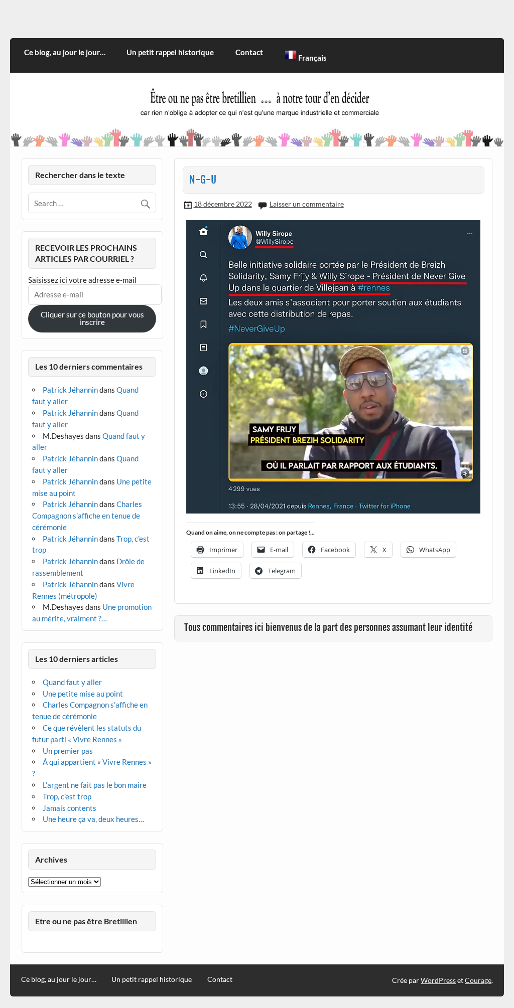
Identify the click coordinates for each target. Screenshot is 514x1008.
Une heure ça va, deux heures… (93, 818)
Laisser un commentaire (307, 204)
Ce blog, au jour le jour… (64, 52)
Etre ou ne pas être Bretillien (86, 921)
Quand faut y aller (72, 682)
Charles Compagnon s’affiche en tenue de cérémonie (87, 515)
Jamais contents (69, 807)
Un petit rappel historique (170, 52)
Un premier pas (68, 750)
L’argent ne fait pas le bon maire (95, 784)
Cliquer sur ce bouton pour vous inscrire (92, 318)
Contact (249, 52)
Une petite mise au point (83, 693)
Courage (478, 980)
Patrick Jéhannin (70, 389)
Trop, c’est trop (67, 796)
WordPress (438, 980)
